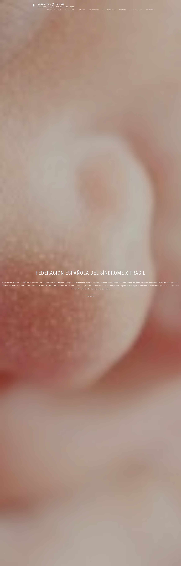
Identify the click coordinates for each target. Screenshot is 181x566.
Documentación (109, 10)
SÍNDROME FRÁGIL (51, 4)
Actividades (94, 10)
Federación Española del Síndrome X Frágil (57, 7)
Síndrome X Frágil (53, 10)
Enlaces (122, 10)
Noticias (81, 10)
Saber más (90, 296)
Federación (69, 10)
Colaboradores (136, 10)
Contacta (150, 10)
